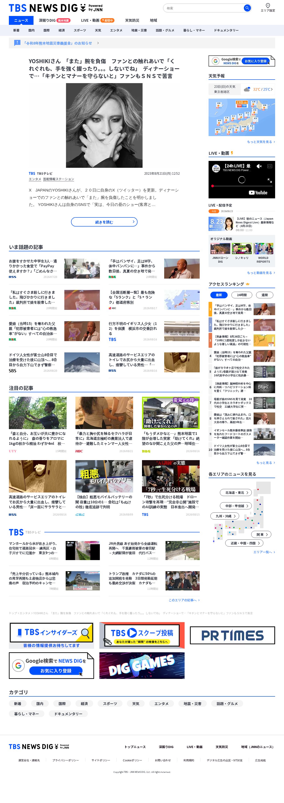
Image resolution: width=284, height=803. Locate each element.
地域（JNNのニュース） (258, 746)
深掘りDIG (54, 20)
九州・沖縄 (223, 516)
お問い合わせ (163, 760)
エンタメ (116, 30)
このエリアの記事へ (183, 600)
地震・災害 (139, 30)
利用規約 (188, 760)
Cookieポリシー (132, 760)
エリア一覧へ (262, 552)
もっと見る (264, 463)
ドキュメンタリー (226, 30)
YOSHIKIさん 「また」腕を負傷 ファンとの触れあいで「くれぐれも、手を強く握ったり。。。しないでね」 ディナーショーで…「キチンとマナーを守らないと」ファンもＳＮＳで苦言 (143, 613)
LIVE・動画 (97, 20)
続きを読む (104, 222)
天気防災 (132, 20)
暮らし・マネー (194, 30)
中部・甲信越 (234, 506)
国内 (31, 30)
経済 (62, 30)
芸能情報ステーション (58, 179)
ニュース (21, 20)
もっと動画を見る (259, 273)
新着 (16, 30)
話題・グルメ (165, 30)
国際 (46, 30)
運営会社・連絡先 (29, 760)
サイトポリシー (101, 760)
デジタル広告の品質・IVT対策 (225, 760)
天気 (98, 30)
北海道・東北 (234, 492)
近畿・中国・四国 (243, 543)
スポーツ (80, 30)
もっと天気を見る (259, 142)
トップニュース (135, 746)
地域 (153, 20)
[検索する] (247, 8)
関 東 (260, 534)
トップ (13, 613)
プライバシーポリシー (65, 760)
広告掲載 (260, 760)
